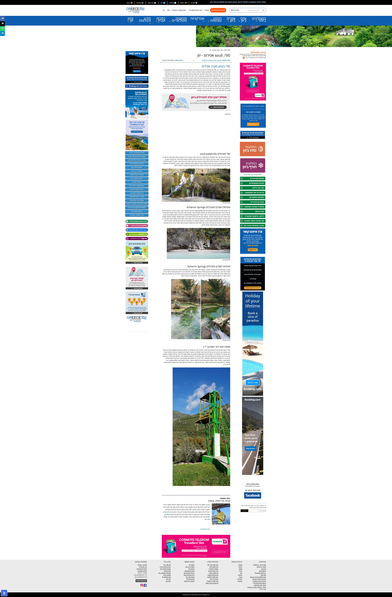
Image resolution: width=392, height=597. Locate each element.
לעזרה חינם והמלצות (218, 10)
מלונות (171, 3)
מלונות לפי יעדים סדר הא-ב (137, 156)
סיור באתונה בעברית (137, 215)
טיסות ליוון (191, 565)
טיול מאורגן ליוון (214, 567)
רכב (161, 3)
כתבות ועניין (160, 19)
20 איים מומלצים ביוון (141, 577)
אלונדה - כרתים (142, 573)
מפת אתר (263, 575)
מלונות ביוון (191, 569)
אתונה (240, 569)
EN (168, 10)
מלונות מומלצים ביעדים (137, 153)
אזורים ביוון (231, 19)
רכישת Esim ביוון (137, 211)
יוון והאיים (215, 573)
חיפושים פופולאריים (179, 19)
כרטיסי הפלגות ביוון (189, 573)
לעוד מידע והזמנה (258, 56)
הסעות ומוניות (136, 182)
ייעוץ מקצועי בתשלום (179, 10)
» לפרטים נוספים (253, 124)
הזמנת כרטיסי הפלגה (137, 175)
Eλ (164, 10)
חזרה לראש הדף (205, 529)
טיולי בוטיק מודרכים (136, 189)
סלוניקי (240, 565)
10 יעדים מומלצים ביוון (140, 575)
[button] (4, 593)
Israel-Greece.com (195, 595)
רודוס (240, 571)
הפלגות (139, 3)
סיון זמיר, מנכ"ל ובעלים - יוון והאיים (211, 60)
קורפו (240, 577)
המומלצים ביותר (259, 19)
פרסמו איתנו (262, 571)
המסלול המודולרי (213, 569)
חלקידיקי (239, 579)
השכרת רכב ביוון (137, 171)
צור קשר (263, 569)
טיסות (182, 3)
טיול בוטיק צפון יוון (213, 571)
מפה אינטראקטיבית (195, 10)
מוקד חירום (263, 589)
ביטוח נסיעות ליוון (137, 178)
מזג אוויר (152, 3)
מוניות (193, 3)
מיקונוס (240, 575)
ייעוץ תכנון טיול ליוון (213, 565)
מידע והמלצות (145, 19)
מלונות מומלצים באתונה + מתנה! (137, 204)
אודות (207, 10)
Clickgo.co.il (206, 595)
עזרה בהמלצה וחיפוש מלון (137, 160)
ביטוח (129, 3)
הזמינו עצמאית (215, 19)
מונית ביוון (191, 571)
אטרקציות (197, 18)
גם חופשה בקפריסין (136, 193)
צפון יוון (130, 19)
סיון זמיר (207, 505)
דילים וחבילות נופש (189, 575)
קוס (241, 573)
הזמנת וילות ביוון (136, 167)
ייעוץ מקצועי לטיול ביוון (136, 186)
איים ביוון (243, 19)
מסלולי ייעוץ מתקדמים (137, 197)
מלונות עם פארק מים (137, 164)
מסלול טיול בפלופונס (137, 200)
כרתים (240, 567)
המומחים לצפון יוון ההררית (137, 208)
